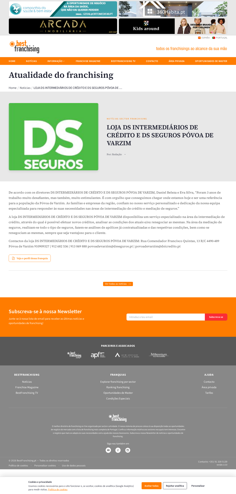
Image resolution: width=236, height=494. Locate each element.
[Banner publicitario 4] (173, 26)
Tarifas (209, 393)
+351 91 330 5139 (218, 461)
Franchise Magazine (88, 61)
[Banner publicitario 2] (173, 9)
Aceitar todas (152, 486)
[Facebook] (118, 450)
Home (12, 88)
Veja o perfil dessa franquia (32, 258)
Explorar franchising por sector (118, 382)
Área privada (176, 61)
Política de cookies (57, 489)
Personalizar (198, 486)
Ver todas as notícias (116, 284)
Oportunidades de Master (211, 61)
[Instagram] (128, 450)
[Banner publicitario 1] (63, 9)
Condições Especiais (118, 398)
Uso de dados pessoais (74, 465)
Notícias (31, 61)
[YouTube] (108, 450)
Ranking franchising (118, 387)
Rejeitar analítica (175, 486)
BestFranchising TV (123, 61)
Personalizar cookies (45, 465)
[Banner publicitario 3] (63, 26)
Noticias (25, 88)
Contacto (152, 61)
